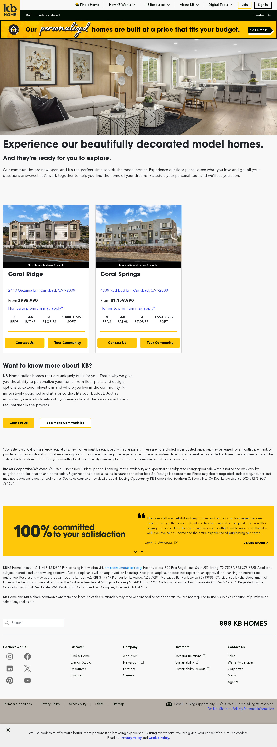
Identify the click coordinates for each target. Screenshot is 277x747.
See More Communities (65, 423)
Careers (128, 675)
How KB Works (120, 5)
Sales (231, 656)
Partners (129, 669)
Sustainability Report (190, 669)
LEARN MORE (255, 543)
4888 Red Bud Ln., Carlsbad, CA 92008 (134, 291)
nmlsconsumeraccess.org (123, 568)
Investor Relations (188, 656)
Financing (78, 675)
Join (245, 5)
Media (232, 675)
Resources (78, 669)
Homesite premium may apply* (35, 309)
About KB (187, 5)
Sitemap (118, 704)
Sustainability (185, 662)
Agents (233, 682)
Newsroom (131, 662)
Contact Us (262, 15)
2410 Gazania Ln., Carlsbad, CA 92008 (41, 291)
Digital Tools (219, 5)
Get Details (259, 31)
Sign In (263, 5)
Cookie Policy (159, 738)
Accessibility (77, 704)
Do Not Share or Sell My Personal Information (240, 709)
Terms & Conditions (17, 704)
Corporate (235, 669)
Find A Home (80, 656)
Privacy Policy (131, 738)
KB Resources (155, 5)
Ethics (99, 704)
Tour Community (67, 343)
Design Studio (81, 662)
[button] (135, 552)
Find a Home (89, 5)
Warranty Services (241, 662)
